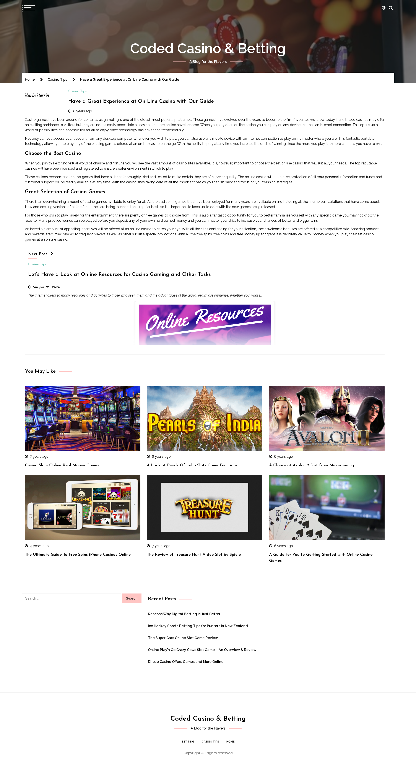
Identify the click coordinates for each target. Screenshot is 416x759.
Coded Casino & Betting (208, 48)
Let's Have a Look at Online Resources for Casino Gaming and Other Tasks (119, 274)
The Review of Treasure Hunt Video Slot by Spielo (194, 555)
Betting (188, 741)
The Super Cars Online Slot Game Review (183, 638)
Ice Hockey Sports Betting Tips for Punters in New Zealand (198, 626)
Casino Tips (77, 91)
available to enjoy (122, 202)
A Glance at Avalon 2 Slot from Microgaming (311, 465)
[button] (383, 8)
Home (230, 741)
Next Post (37, 254)
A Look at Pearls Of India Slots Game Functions (192, 465)
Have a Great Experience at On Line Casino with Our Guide (141, 101)
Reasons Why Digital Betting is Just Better (184, 614)
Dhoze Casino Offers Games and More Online (185, 662)
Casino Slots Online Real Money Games (62, 465)
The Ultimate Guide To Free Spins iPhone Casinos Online (78, 555)
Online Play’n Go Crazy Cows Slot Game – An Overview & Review (202, 650)
